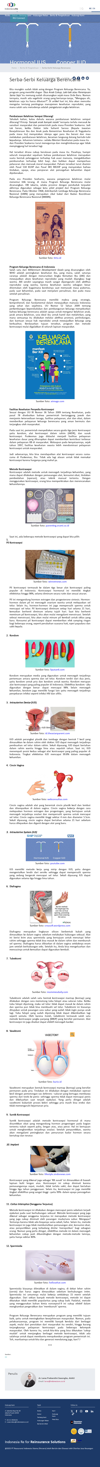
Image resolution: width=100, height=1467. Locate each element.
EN (94, 8)
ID (90, 8)
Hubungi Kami (78, 15)
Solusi (39, 1414)
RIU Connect (19, 18)
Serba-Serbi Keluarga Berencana (56, 68)
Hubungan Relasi (40, 15)
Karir (53, 1411)
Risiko (7, 15)
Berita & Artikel (42, 1424)
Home (14, 68)
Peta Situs (55, 1419)
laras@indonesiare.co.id (54, 1381)
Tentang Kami (41, 1417)
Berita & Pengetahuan (60, 15)
